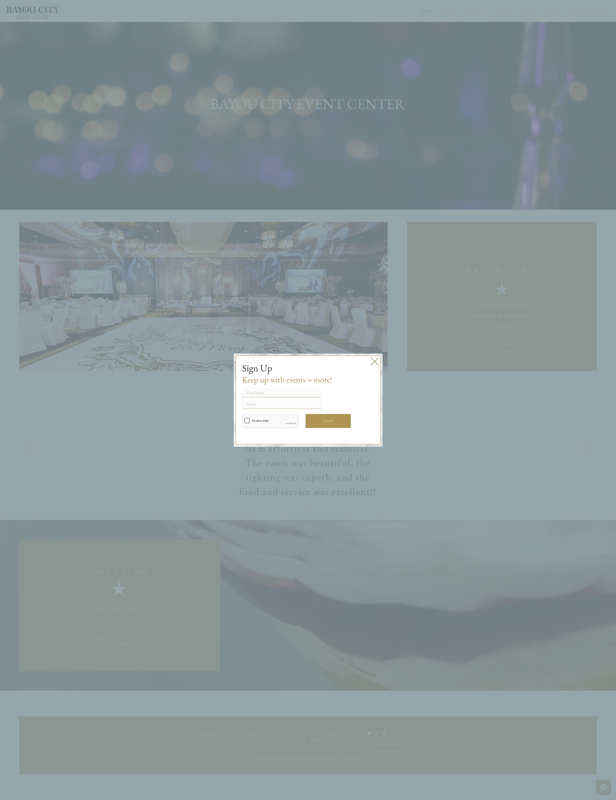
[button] (375, 361)
